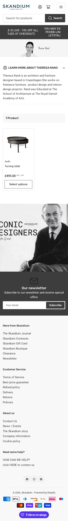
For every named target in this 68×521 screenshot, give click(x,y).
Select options (18, 184)
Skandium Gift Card (15, 343)
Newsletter (10, 358)
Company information (16, 436)
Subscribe (55, 305)
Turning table (12, 166)
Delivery (8, 392)
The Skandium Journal (17, 333)
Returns (7, 397)
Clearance (9, 353)
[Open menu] (61, 7)
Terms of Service (13, 377)
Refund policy (11, 387)
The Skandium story (15, 431)
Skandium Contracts (16, 338)
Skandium (27, 492)
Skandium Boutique (15, 348)
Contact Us (10, 421)
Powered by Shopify (44, 492)
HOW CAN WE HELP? (16, 460)
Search (57, 18)
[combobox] (34, 18)
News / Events (12, 426)
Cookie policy (11, 441)
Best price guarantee (16, 382)
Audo (7, 161)
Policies (8, 402)
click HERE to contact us (18, 465)
